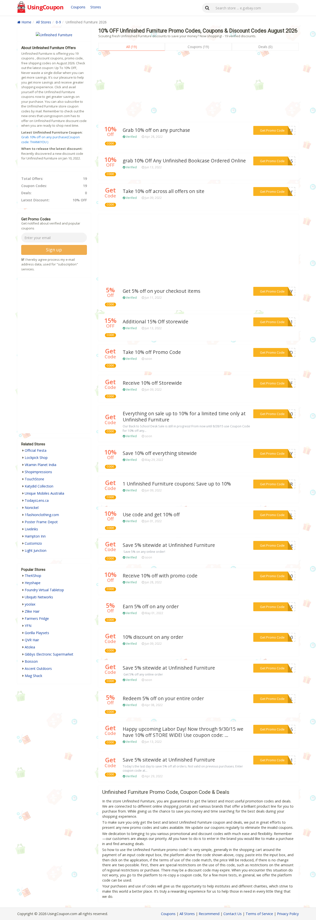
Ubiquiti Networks (39, 597)
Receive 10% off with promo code (160, 576)
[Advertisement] (198, 87)
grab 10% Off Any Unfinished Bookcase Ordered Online (184, 160)
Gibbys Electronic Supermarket (49, 654)
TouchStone (34, 479)
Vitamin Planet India (40, 464)
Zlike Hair (32, 611)
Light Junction (35, 550)
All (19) (131, 46)
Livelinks (31, 529)
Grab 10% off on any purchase (156, 130)
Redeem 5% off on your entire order (163, 698)
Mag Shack (33, 675)
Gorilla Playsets (37, 632)
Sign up (54, 250)
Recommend (209, 913)
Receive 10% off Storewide (152, 383)
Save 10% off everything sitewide (160, 453)
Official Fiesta (35, 450)
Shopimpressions (38, 471)
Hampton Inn (35, 536)
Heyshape (32, 582)
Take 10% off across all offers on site (163, 191)
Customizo (33, 543)
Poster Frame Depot (41, 522)
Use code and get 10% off (151, 514)
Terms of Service (259, 913)
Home (25, 22)
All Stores (43, 22)
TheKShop (33, 575)
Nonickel (32, 507)
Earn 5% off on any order (151, 606)
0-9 (58, 22)
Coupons (78, 7)
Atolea (30, 647)
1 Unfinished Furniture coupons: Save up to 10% (177, 484)
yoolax (30, 604)
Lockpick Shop (36, 457)
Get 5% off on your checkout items (161, 291)
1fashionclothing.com (42, 514)
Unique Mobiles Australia (44, 493)
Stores (95, 7)
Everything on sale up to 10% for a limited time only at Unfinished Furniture (184, 416)
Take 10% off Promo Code (152, 352)
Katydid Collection (39, 486)
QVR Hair (32, 640)
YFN (28, 625)
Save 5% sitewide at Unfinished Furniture (169, 545)
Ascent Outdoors (38, 668)
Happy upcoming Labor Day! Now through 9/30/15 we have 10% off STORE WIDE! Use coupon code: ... (183, 732)
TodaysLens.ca (37, 500)
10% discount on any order (153, 637)
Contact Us (232, 913)
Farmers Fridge (37, 618)
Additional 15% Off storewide (155, 321)
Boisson (31, 661)
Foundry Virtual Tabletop (44, 590)
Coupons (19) (198, 46)
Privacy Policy (288, 913)
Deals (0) (265, 46)
